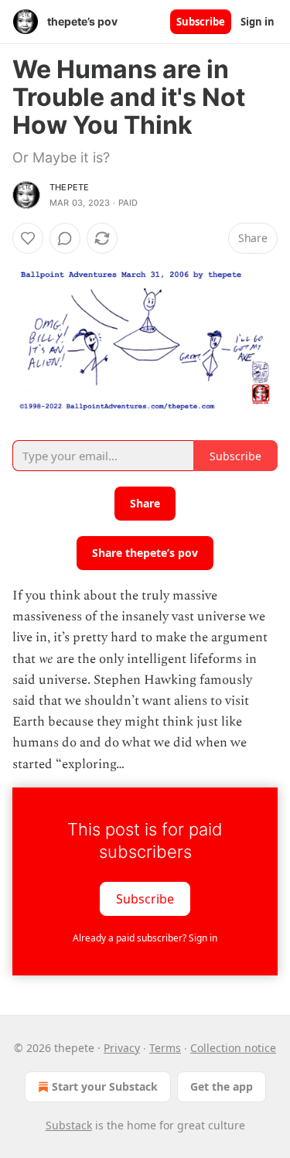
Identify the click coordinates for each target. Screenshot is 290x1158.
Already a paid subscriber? (145, 938)
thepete (69, 187)
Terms (165, 1047)
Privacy (122, 1047)
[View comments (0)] (64, 238)
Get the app (221, 1086)
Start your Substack (105, 1086)
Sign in (258, 22)
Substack (69, 1125)
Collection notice (233, 1047)
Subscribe (200, 22)
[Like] (27, 238)
